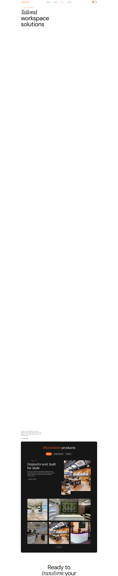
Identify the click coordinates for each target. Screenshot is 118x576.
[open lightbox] (37, 510)
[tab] (49, 453)
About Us (49, 2)
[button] (55, 2)
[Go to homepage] (25, 2)
